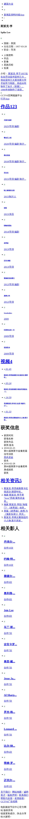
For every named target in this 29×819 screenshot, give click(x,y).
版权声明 (12, 795)
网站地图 (17, 792)
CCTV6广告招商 (9, 801)
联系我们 (23, 795)
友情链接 (19, 798)
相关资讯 (11, 480)
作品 (9, 106)
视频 (6, 361)
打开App (5, 98)
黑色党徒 (8, 457)
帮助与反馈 (6, 798)
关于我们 (5, 792)
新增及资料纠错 (14, 14)
